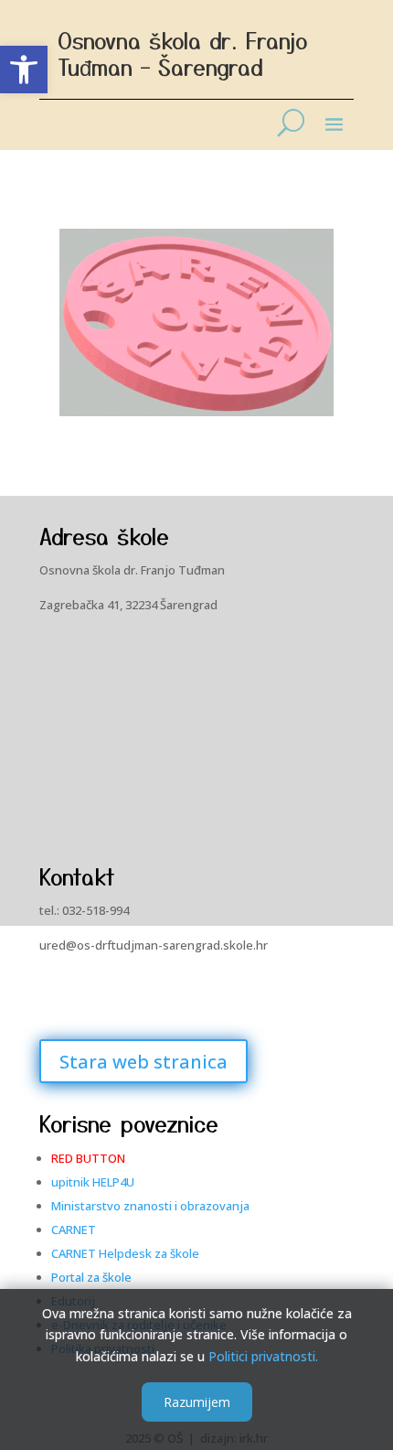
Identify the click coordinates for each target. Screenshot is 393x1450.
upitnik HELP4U (92, 1182)
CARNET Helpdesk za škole (125, 1253)
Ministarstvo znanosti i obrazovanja (150, 1206)
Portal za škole (91, 1277)
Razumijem (197, 1402)
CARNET (73, 1229)
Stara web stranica (143, 1061)
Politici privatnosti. (263, 1356)
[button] (24, 69)
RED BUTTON (88, 1158)
